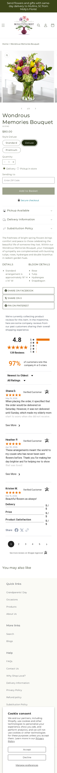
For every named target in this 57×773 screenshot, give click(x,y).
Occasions (12, 599)
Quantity (7, 156)
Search (10, 634)
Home (5, 44)
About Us (11, 613)
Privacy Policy (14, 690)
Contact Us (12, 668)
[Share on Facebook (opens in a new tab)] (16, 530)
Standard (11, 142)
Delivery (11, 168)
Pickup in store (28, 168)
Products (11, 606)
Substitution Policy (17, 704)
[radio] (40, 340)
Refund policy (14, 697)
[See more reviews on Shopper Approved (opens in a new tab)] (27, 530)
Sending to (13, 174)
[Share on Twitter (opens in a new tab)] (22, 530)
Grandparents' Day (16, 592)
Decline (27, 757)
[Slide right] (35, 108)
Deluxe (29, 142)
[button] (38, 25)
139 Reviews (19, 352)
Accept (27, 749)
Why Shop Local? (16, 675)
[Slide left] (21, 108)
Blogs (9, 641)
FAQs (9, 661)
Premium (11, 150)
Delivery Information (17, 682)
